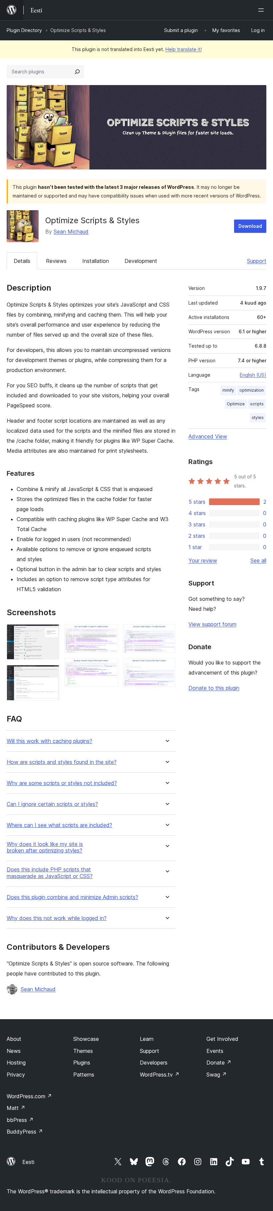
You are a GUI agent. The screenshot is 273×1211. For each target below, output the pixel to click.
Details (22, 261)
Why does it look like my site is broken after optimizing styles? (45, 847)
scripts (257, 403)
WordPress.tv (159, 1074)
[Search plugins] (77, 71)
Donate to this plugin (213, 688)
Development (141, 261)
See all (258, 560)
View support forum (212, 624)
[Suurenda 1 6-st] (50, 633)
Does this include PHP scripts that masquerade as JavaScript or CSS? (50, 872)
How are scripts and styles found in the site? (62, 762)
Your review (202, 560)
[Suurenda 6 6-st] (166, 667)
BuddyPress (25, 1131)
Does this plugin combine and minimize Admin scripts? (72, 897)
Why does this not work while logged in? (57, 918)
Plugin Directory (24, 30)
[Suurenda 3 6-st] (108, 633)
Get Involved (222, 1039)
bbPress (20, 1120)
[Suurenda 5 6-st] (166, 633)
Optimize (236, 403)
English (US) (253, 375)
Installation (95, 261)
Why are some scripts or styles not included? (62, 783)
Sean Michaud (71, 231)
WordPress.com (29, 1096)
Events (214, 1051)
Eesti (28, 1162)
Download (250, 226)
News (14, 1051)
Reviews (56, 261)
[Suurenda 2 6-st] (50, 674)
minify (228, 390)
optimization (251, 390)
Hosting (16, 1062)
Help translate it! (183, 49)
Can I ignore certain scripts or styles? (52, 804)
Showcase (86, 1039)
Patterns (83, 1074)
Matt (16, 1108)
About (14, 1039)
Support (256, 261)
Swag (216, 1074)
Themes (83, 1051)
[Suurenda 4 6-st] (108, 667)
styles (258, 417)
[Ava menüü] (262, 10)
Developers (153, 1062)
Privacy (16, 1074)
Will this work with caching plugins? (49, 741)
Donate (218, 1062)
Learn (146, 1039)
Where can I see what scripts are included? (59, 825)
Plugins (81, 1062)
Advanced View (207, 436)
